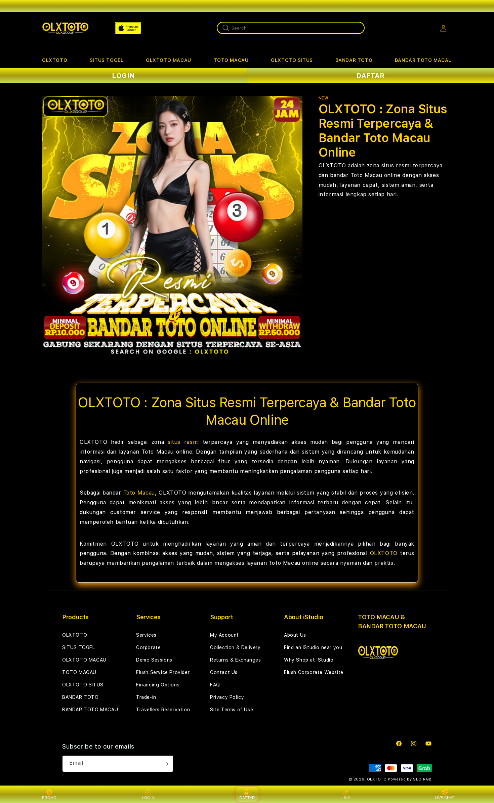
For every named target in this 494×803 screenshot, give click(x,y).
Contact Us (224, 672)
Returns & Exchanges (235, 660)
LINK (345, 798)
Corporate (148, 647)
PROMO (49, 798)
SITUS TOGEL (107, 60)
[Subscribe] (165, 763)
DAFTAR (370, 76)
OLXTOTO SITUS (292, 60)
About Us (295, 635)
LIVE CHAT (444, 798)
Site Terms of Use (231, 709)
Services (146, 635)
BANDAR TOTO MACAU (423, 60)
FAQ (215, 684)
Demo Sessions (154, 660)
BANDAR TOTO (354, 60)
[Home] (65, 28)
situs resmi (183, 442)
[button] (54, 60)
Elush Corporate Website (313, 672)
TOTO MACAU (231, 60)
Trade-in (146, 697)
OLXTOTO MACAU (168, 60)
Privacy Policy (227, 697)
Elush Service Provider (163, 672)
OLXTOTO (54, 60)
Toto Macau (139, 493)
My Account (224, 635)
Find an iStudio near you (313, 647)
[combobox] (291, 28)
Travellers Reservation (163, 709)
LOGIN (123, 76)
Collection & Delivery (235, 647)
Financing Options (157, 684)
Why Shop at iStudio (308, 660)
